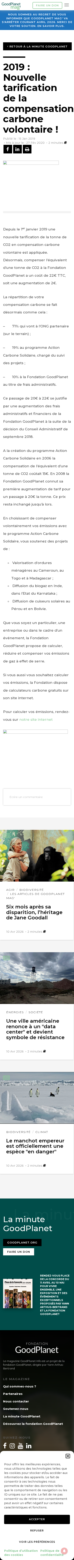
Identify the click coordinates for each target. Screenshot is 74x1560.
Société (36, 1012)
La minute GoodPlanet (21, 1416)
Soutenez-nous (15, 1409)
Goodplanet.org (22, 1242)
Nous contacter (16, 1401)
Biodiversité (31, 890)
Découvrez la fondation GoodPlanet (33, 1424)
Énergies (15, 1012)
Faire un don (47, 5)
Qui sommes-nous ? (19, 1386)
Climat (41, 1132)
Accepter (37, 1519)
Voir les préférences (37, 1541)
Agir (10, 890)
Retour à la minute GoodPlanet (38, 46)
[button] (68, 1456)
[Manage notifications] (64, 1551)
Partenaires (13, 1394)
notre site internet (36, 719)
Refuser (37, 1530)
